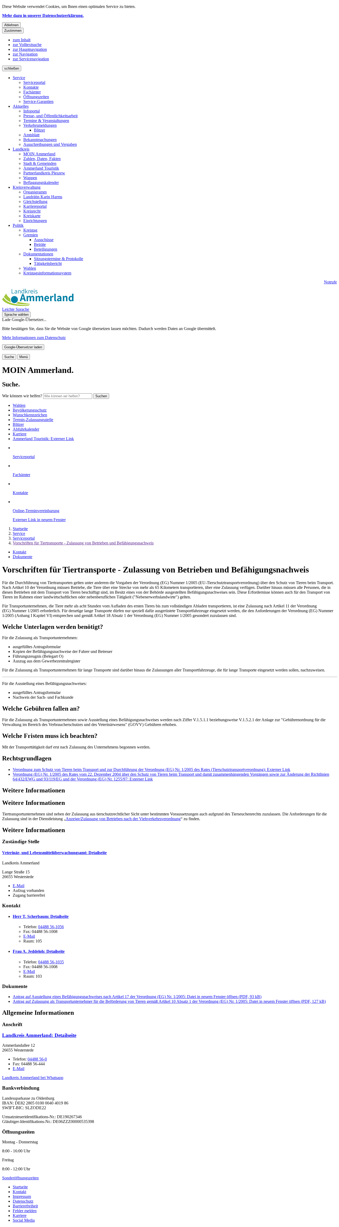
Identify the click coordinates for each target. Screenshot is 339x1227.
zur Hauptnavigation (30, 49)
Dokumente (22, 556)
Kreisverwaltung (27, 187)
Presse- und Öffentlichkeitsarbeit (50, 116)
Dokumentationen (38, 254)
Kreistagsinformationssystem (47, 273)
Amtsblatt (31, 135)
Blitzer (39, 130)
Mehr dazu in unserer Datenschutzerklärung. (43, 15)
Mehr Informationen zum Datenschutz (34, 337)
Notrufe (330, 282)
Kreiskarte (32, 216)
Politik (18, 225)
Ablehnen (11, 25)
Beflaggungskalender (41, 182)
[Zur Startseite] (38, 304)
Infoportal (31, 111)
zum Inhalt (21, 40)
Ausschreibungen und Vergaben (50, 144)
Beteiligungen (45, 249)
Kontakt (19, 552)
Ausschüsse (43, 239)
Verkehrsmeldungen (40, 125)
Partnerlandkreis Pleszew (44, 173)
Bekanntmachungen (40, 139)
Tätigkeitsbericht (48, 263)
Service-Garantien (38, 101)
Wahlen (29, 268)
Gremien (30, 235)
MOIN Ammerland (39, 154)
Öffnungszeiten (36, 96)
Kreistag (30, 230)
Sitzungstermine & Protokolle (58, 258)
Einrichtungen (35, 220)
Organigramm (35, 192)
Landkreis (21, 149)
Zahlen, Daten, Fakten (42, 158)
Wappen (30, 177)
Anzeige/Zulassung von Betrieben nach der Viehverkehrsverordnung (123, 819)
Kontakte (31, 87)
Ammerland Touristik (41, 168)
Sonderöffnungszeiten (20, 1178)
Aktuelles (21, 106)
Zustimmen (12, 31)
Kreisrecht (32, 211)
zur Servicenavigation (31, 59)
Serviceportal (34, 82)
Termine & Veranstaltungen (46, 120)
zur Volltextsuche (27, 44)
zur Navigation (25, 54)
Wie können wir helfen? (22, 396)
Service (19, 77)
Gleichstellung (35, 201)
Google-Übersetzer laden (23, 347)
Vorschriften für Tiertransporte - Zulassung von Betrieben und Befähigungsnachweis (83, 543)
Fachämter (32, 92)
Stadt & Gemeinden (39, 163)
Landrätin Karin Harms (42, 197)
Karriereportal (35, 206)
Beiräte (40, 244)
